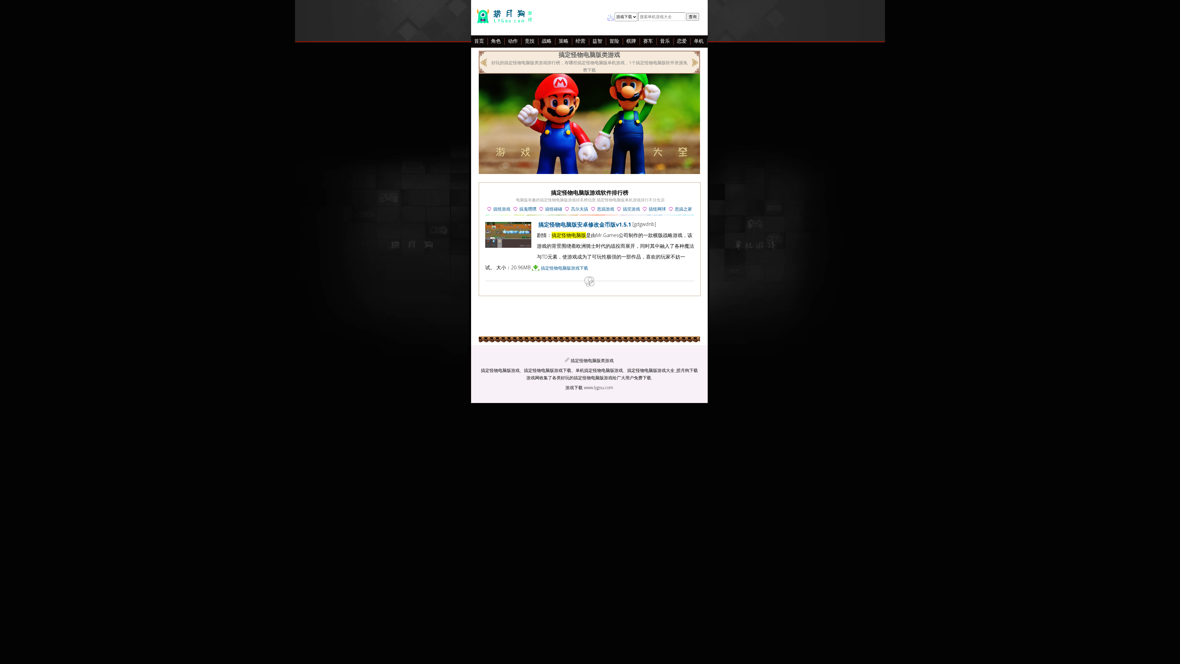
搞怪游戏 (501, 209)
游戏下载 (574, 387)
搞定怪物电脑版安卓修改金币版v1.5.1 (584, 224)
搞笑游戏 (631, 209)
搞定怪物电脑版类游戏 (592, 360)
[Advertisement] (425, 134)
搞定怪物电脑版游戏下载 (564, 268)
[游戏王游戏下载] (484, 62)
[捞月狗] (506, 17)
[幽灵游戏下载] (694, 62)
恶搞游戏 (605, 209)
